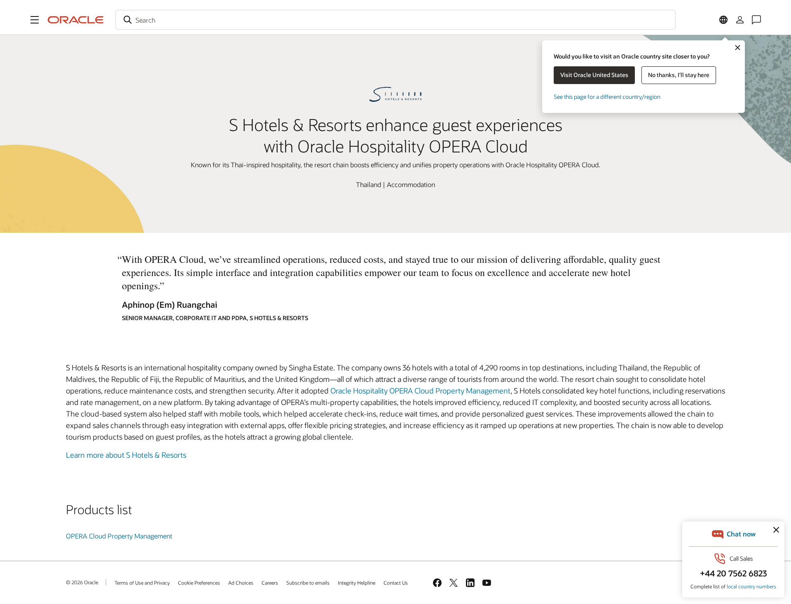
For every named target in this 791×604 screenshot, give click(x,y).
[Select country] (723, 20)
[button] (35, 20)
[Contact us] (756, 20)
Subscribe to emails (308, 582)
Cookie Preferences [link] (199, 582)
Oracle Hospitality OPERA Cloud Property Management (420, 391)
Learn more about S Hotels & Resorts (126, 455)
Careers (270, 582)
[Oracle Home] (75, 19)
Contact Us (396, 582)
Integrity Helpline (356, 582)
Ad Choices (240, 582)
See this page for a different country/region (607, 97)
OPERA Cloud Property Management (119, 535)
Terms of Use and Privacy (142, 582)
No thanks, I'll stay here (678, 75)
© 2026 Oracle (82, 582)
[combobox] (395, 20)
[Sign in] (740, 20)
